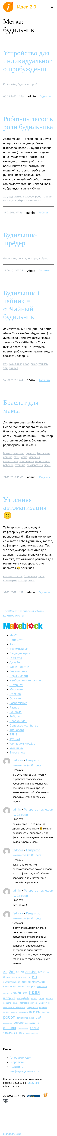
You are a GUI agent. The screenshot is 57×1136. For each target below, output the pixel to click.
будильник (24, 84)
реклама (34, 1011)
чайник (13, 368)
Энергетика (17, 752)
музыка (43, 1007)
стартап (9, 1028)
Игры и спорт (19, 675)
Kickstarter (9, 84)
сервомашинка (32, 1023)
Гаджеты (45, 96)
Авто (13, 644)
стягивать (34, 200)
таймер (43, 363)
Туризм (15, 739)
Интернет (16, 685)
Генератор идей (20, 1057)
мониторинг (10, 461)
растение (23, 1012)
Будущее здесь (20, 653)
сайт (39, 1017)
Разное (14, 707)
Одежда (15, 693)
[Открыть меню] (52, 7)
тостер (22, 580)
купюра (32, 258)
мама (24, 457)
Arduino (31, 972)
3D (17, 972)
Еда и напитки (19, 666)
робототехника (25, 1017)
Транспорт (17, 730)
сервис (19, 1022)
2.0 (5, 971)
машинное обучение (14, 1007)
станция (20, 465)
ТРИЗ (13, 734)
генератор (42, 986)
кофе (26, 363)
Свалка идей (18, 721)
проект (14, 1012)
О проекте (17, 1062)
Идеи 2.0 (26, 7)
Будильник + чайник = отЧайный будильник (22, 305)
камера (34, 998)
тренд (34, 1028)
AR (22, 972)
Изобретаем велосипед (26, 680)
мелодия (34, 457)
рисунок (46, 1012)
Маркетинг (17, 689)
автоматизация (12, 576)
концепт (7, 1003)
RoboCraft (17, 639)
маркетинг (44, 1002)
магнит (33, 1003)
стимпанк (23, 1028)
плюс (34, 363)
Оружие (15, 698)
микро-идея (32, 1007)
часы (47, 465)
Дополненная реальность (17, 977)
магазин (24, 1003)
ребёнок (8, 465)
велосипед (9, 986)
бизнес (26, 981)
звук (16, 457)
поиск (6, 1012)
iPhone (46, 972)
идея (41, 576)
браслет (31, 453)
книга (49, 998)
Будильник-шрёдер (20, 239)
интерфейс (23, 998)
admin (17, 809)
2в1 (5, 196)
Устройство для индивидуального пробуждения (27, 61)
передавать (26, 461)
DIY (40, 972)
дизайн (16, 992)
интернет (9, 998)
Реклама (16, 712)
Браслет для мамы (20, 406)
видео (21, 986)
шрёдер (43, 258)
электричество (32, 1033)
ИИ (34, 977)
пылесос (28, 196)
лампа (16, 1003)
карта (41, 998)
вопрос (31, 986)
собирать (21, 200)
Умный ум (16, 748)
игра (24, 993)
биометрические (13, 453)
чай (5, 368)
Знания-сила (18, 671)
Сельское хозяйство (24, 725)
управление (10, 1032)
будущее (38, 981)
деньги (22, 258)
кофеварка (10, 580)
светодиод (7, 1023)
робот (36, 84)
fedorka (18, 760)
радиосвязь (42, 461)
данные (7, 457)
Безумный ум (19, 648)
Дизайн (15, 662)
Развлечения (18, 703)
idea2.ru (15, 635)
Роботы (43, 212)
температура (35, 465)
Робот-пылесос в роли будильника (28, 123)
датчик (6, 993)
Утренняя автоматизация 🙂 (25, 507)
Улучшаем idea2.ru (22, 743)
